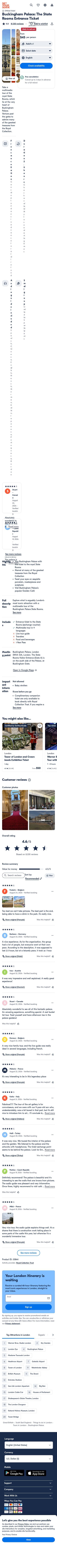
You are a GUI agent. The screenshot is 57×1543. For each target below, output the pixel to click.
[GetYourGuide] (6, 5)
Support (8, 1483)
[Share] (52, 24)
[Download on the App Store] (36, 1473)
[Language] (45, 5)
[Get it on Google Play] (14, 1473)
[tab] (18, 1335)
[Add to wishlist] (39, 725)
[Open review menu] (52, 891)
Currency (9, 1452)
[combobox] (34, 878)
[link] (22, 747)
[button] (13, 23)
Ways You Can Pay (13, 1501)
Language (9, 1439)
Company (8, 1489)
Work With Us (10, 1495)
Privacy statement (12, 1323)
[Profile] (52, 5)
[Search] (31, 5)
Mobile (7, 1467)
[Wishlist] (38, 5)
